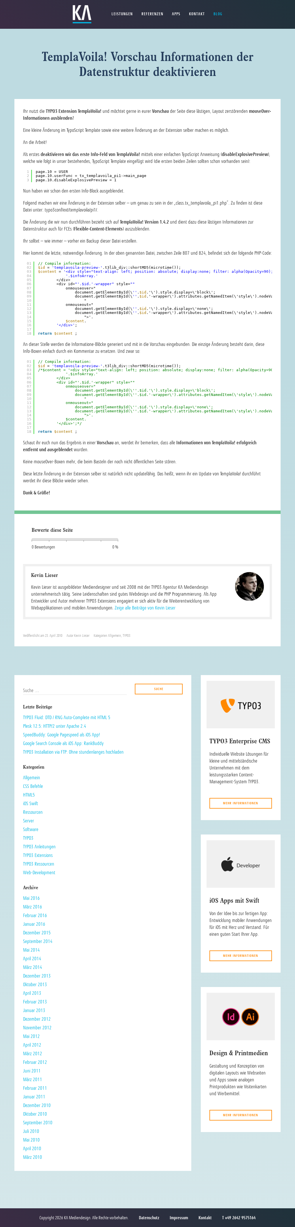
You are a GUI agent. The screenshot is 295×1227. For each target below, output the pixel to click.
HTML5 (29, 795)
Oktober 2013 (35, 984)
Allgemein (114, 636)
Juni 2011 (32, 1071)
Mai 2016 (31, 898)
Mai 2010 (31, 1140)
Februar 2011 (35, 1088)
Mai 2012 (31, 1036)
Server (28, 821)
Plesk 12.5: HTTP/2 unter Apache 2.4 (54, 726)
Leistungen (122, 14)
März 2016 (32, 907)
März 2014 (32, 967)
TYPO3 (126, 636)
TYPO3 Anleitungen (39, 846)
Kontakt (197, 14)
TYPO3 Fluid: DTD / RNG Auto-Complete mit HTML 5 (66, 717)
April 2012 (32, 1045)
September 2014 (37, 941)
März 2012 (32, 1053)
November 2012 (37, 1027)
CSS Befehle (33, 786)
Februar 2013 (35, 1002)
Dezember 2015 (37, 933)
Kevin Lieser (81, 636)
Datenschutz (149, 1217)
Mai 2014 (31, 950)
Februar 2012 (35, 1062)
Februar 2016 (35, 915)
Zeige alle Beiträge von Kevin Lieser (145, 608)
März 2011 (32, 1079)
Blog (217, 14)
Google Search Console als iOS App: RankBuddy (63, 743)
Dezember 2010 (37, 1105)
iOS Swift (30, 803)
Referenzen (152, 14)
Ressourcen (33, 812)
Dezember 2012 (37, 1019)
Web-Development (39, 872)
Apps (176, 14)
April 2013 (32, 993)
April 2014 (32, 958)
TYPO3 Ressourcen (38, 864)
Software (30, 829)
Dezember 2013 (37, 976)
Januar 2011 (34, 1097)
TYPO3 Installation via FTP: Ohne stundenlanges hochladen (73, 752)
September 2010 (37, 1122)
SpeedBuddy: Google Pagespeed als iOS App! (61, 735)
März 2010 (32, 1157)
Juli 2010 (31, 1131)
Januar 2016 (34, 924)
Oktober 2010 (35, 1114)
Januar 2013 (34, 1010)
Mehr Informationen (240, 803)
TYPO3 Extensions (38, 855)
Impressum (179, 1217)
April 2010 (32, 1148)
